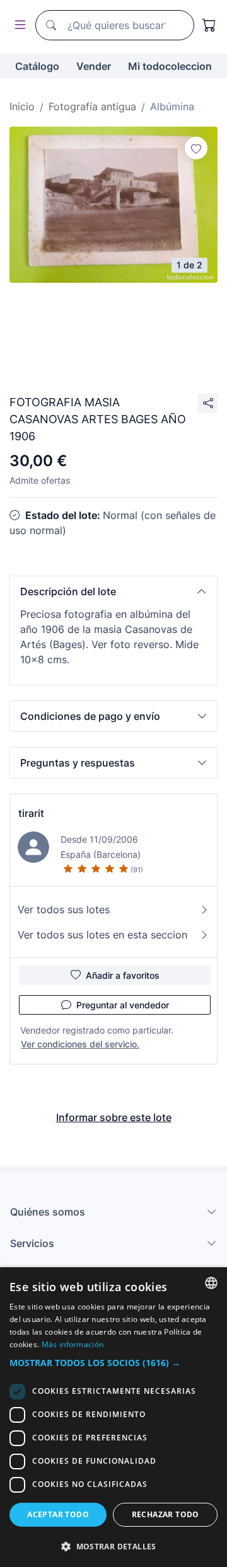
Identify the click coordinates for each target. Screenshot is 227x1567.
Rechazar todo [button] (165, 1514)
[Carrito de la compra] (209, 25)
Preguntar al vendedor (122, 1005)
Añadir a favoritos (123, 975)
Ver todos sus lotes (64, 909)
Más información (73, 1344)
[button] (113, 591)
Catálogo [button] (37, 66)
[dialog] (113, 1417)
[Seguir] (196, 148)
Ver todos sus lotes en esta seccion (102, 934)
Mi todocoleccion (170, 66)
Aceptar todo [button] (58, 1514)
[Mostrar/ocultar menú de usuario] (17, 25)
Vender (93, 66)
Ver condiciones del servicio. (80, 1044)
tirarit (31, 813)
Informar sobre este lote (114, 1117)
